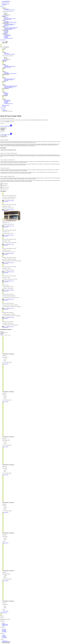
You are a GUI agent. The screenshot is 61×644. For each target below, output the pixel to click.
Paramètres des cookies (6, 642)
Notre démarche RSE (7, 35)
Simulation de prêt (5, 625)
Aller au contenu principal (6, 1)
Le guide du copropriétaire (8, 29)
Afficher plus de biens (3, 612)
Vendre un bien (6, 53)
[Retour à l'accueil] (2, 6)
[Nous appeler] (5, 135)
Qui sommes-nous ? (7, 34)
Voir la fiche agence (5, 201)
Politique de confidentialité (6, 641)
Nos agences (6, 37)
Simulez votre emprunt (7, 19)
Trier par (1, 331)
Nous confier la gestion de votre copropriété (10, 27)
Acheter (3, 623)
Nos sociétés (6, 36)
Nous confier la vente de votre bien (9, 9)
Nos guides (6, 93)
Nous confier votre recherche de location (10, 22)
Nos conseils (6, 25)
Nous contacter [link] (2, 121)
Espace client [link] (12, 121)
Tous (2, 335)
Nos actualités (6, 31)
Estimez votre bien (5, 624)
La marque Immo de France (8, 38)
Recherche (2, 334)
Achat (9, 335)
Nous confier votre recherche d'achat (9, 18)
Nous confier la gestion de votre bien (9, 78)
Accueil (3, 109)
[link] (4, 41)
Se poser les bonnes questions (8, 24)
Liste (3, 333)
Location (5, 335)
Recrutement (4, 4)
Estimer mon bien (5, 15)
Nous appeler (7, 121)
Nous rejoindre (4, 631)
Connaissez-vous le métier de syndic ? (10, 28)
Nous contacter (4, 637)
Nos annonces (6, 17)
